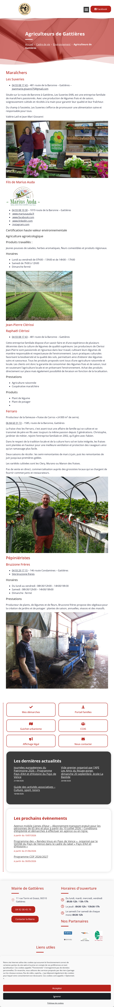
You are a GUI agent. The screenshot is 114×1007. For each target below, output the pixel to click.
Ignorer (57, 996)
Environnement (62, 44)
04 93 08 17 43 (20, 85)
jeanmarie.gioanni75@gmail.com (30, 88)
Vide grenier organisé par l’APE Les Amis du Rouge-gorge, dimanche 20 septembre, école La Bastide (82, 772)
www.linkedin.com (22, 220)
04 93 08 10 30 (20, 210)
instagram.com (20, 224)
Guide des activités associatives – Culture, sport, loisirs (34, 788)
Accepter (57, 988)
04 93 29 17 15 (20, 570)
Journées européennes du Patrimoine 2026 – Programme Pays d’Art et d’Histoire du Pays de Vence (35, 772)
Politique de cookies (55, 1003)
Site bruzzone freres (23, 574)
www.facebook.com (23, 217)
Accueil (29, 44)
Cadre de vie (43, 44)
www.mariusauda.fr (23, 213)
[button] (86, 9)
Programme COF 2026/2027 (31, 856)
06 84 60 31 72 (14, 423)
